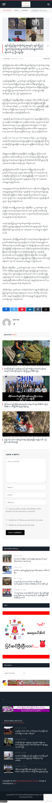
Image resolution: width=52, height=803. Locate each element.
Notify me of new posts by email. (22, 525)
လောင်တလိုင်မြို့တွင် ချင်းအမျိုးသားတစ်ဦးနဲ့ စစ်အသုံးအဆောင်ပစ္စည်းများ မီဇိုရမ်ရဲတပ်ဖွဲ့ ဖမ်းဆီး (31, 758)
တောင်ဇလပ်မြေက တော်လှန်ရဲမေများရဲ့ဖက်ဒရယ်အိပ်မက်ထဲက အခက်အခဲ (30, 560)
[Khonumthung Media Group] (26, 4)
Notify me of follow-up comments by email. (26, 520)
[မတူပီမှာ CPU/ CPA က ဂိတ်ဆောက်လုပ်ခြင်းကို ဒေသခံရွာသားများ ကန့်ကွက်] (8, 731)
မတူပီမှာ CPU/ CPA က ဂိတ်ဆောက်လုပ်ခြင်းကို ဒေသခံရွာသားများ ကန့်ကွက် (31, 732)
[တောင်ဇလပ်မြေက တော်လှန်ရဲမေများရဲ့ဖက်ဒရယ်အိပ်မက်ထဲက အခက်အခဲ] (7, 558)
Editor (6, 59)
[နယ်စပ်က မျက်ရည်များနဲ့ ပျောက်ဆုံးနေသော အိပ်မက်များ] (7, 570)
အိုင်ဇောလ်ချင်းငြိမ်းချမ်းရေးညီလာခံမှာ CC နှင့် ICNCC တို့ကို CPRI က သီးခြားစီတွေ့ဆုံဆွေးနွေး (26, 405)
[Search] (48, 4)
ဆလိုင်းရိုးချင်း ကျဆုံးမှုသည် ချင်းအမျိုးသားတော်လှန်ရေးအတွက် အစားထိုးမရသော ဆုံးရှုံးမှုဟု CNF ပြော (25, 369)
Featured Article (11, 549)
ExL (15, 783)
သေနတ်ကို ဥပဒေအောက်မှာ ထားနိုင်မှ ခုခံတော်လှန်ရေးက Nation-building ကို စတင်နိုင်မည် (31, 582)
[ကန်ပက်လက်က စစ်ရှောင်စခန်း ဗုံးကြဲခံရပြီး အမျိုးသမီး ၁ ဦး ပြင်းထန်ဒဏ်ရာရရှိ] (26, 423)
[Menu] (4, 4)
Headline (46, 59)
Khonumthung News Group (27, 781)
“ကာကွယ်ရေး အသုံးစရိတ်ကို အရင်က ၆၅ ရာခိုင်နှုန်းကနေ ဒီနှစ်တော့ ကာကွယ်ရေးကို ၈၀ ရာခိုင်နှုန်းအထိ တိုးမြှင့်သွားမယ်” (31, 595)
